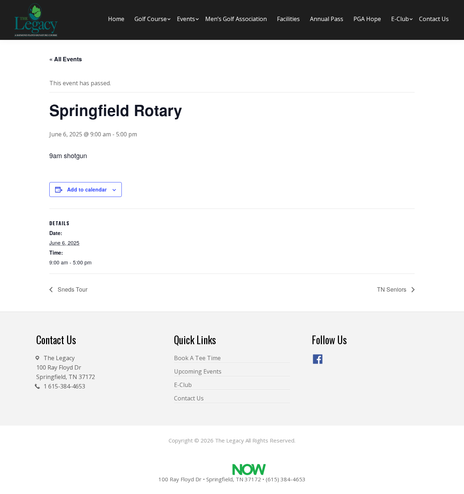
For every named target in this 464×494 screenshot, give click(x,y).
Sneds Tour (71, 289)
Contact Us (189, 398)
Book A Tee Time (197, 358)
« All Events (65, 59)
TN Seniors (392, 289)
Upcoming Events (197, 371)
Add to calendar (87, 189)
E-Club (183, 385)
